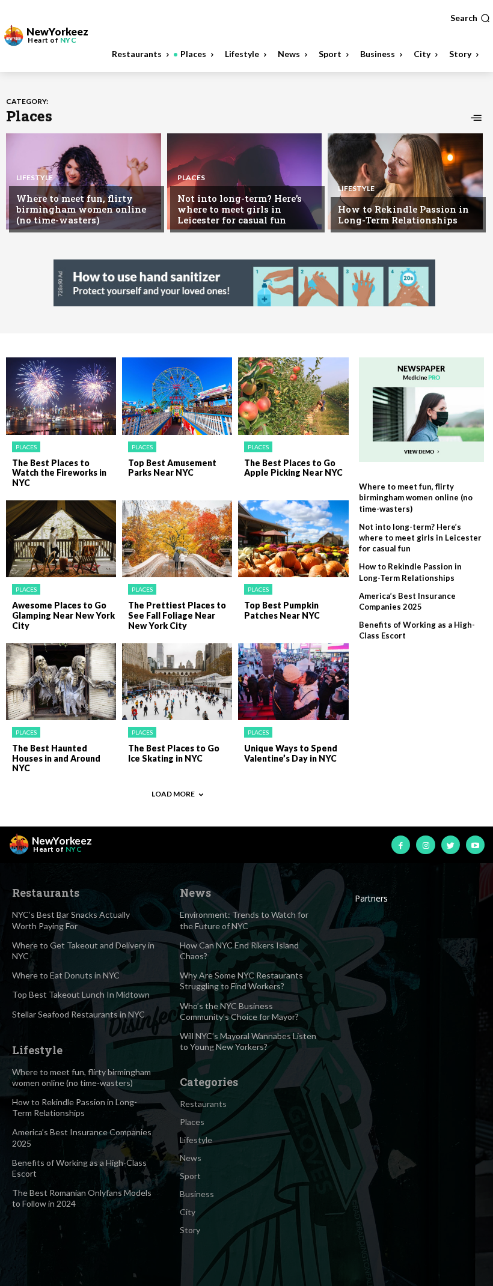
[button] (470, 18)
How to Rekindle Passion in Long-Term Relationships (403, 214)
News (190, 1158)
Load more (173, 793)
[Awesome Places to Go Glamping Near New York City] (61, 538)
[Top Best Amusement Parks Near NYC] (177, 395)
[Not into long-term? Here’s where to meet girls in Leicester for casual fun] (244, 181)
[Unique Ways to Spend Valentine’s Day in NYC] (293, 681)
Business (197, 1194)
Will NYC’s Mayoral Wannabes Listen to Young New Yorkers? (248, 1041)
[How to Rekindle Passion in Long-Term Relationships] (405, 181)
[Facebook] (400, 845)
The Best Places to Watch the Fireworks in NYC (59, 473)
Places (191, 177)
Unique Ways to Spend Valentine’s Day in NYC (290, 753)
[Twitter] (450, 845)
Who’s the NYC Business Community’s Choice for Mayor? (239, 1011)
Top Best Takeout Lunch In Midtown (81, 994)
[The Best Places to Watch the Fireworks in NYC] (61, 395)
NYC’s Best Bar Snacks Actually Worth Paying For (71, 919)
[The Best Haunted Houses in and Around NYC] (61, 681)
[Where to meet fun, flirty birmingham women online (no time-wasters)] (83, 181)
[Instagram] (425, 845)
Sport (190, 1176)
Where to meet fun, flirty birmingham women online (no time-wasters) (81, 209)
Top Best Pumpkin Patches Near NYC (282, 610)
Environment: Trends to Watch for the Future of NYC (244, 919)
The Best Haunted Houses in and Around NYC (56, 758)
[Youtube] (475, 845)
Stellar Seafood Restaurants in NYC (78, 1014)
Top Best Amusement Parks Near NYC (172, 468)
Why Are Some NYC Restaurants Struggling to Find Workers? (241, 980)
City (187, 1212)
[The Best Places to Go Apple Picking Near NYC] (293, 395)
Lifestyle (34, 177)
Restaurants (203, 1104)
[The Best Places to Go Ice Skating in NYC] (177, 681)
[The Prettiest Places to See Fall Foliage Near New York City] (177, 538)
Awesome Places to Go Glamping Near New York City (63, 615)
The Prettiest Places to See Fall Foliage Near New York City (177, 615)
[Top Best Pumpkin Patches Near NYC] (293, 538)
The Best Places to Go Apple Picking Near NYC (293, 468)
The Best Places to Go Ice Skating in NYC (173, 753)
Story (190, 1230)
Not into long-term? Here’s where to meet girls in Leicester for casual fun (239, 209)
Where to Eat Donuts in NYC (66, 975)
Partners (371, 898)
